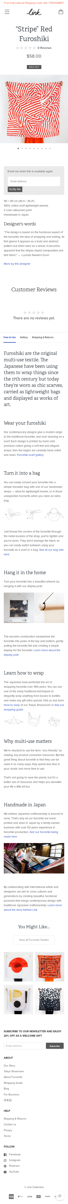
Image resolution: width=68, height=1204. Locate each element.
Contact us (10, 1124)
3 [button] (26, 148)
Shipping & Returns (15, 1119)
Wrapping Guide (13, 1083)
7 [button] (42, 148)
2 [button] (22, 148)
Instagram (14, 1160)
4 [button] (30, 148)
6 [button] (38, 148)
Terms (7, 1136)
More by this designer (17, 264)
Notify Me (15, 189)
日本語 (8, 1100)
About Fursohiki (13, 1077)
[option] (34, 109)
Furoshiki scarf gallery (30, 455)
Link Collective (35, 1187)
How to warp (12, 705)
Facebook (15, 1154)
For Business (11, 1095)
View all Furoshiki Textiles (34, 940)
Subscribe (55, 1046)
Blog (6, 1089)
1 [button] (18, 148)
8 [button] (46, 148)
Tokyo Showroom (14, 1071)
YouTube (14, 1172)
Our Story (9, 1066)
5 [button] (34, 148)
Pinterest (14, 1166)
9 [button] (50, 148)
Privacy (8, 1130)
